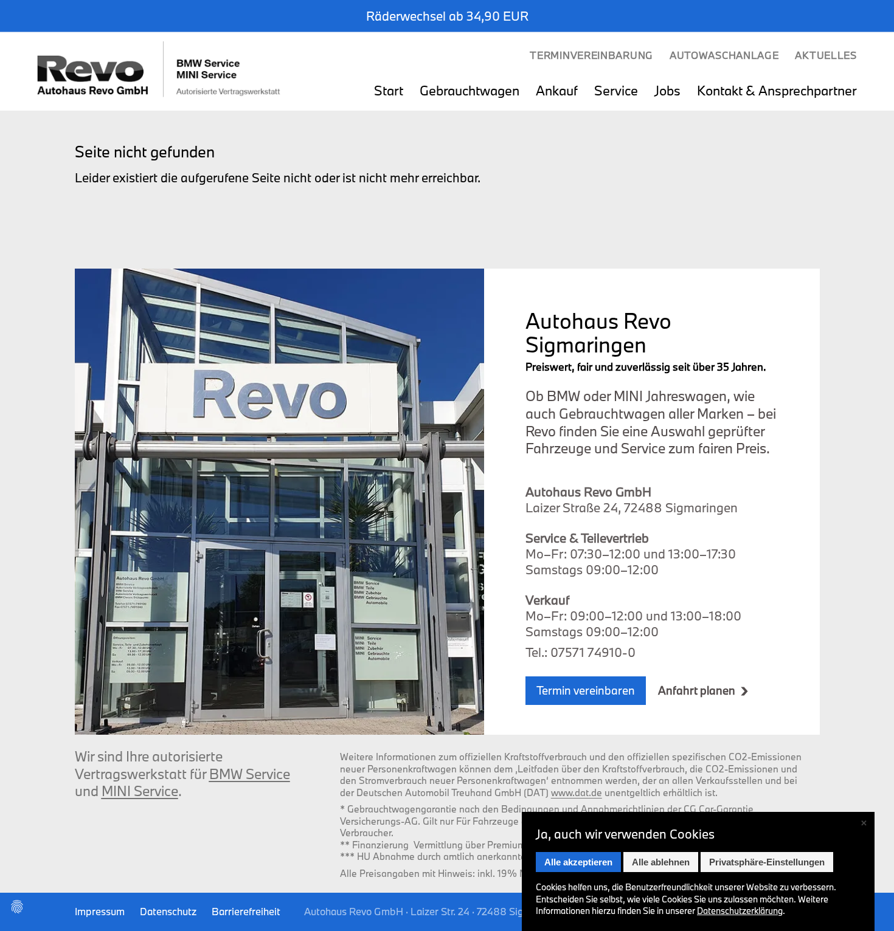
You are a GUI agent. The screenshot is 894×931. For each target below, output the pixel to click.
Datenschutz (168, 911)
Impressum (100, 911)
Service (616, 91)
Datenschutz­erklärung (740, 910)
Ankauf (557, 91)
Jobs (667, 91)
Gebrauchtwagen (469, 91)
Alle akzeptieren (578, 862)
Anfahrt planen (696, 690)
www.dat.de (576, 792)
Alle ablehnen (661, 862)
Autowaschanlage (724, 55)
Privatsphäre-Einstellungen (767, 862)
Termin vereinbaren (585, 690)
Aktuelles (825, 55)
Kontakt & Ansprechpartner (777, 91)
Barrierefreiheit (246, 911)
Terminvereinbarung (591, 55)
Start (388, 91)
